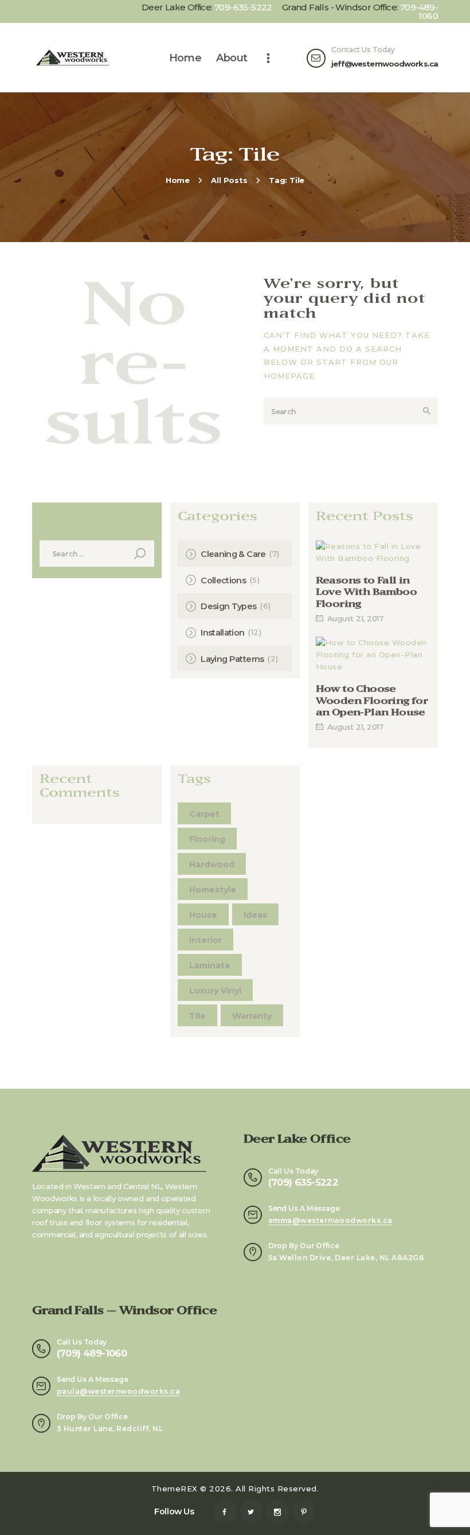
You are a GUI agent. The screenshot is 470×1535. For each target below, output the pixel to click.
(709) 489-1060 (92, 1353)
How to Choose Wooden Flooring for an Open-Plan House (372, 701)
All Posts (229, 180)
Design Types (228, 606)
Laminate (209, 965)
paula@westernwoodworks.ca (119, 1391)
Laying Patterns (232, 659)
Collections (223, 580)
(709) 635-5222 (303, 1182)
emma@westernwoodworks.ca (330, 1220)
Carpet (204, 814)
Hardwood (211, 864)
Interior (205, 940)
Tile (197, 1016)
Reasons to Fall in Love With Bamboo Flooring (366, 592)
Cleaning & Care (233, 554)
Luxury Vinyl (215, 990)
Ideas (255, 915)
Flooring (207, 839)
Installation (222, 633)
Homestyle (212, 890)
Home (178, 180)
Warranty (252, 1016)
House (203, 915)
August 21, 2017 (355, 618)
